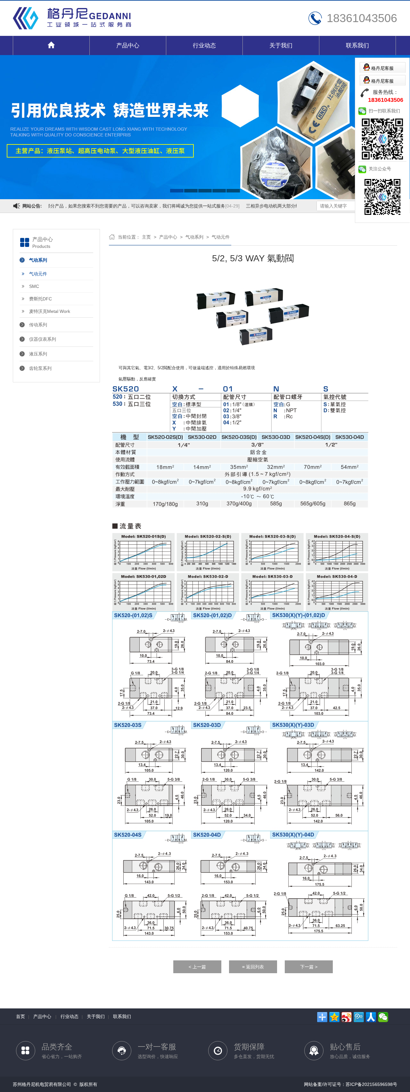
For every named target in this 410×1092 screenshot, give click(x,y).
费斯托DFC (40, 298)
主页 (146, 237)
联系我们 (357, 45)
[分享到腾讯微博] (359, 1017)
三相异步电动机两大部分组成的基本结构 (284, 205)
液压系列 (38, 353)
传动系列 (38, 324)
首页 (20, 1016)
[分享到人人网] (371, 1017)
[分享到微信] (383, 1017)
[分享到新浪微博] (346, 1017)
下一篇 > (308, 966)
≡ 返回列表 (253, 966)
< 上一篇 (197, 966)
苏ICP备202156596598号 (371, 1084)
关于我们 (280, 45)
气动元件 (38, 273)
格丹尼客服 (382, 68)
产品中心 (127, 45)
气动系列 (38, 260)
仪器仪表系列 (42, 339)
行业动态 (204, 45)
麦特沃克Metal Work (49, 311)
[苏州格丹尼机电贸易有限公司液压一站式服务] (72, 27)
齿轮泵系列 (40, 368)
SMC (34, 286)
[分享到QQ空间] (334, 1017)
